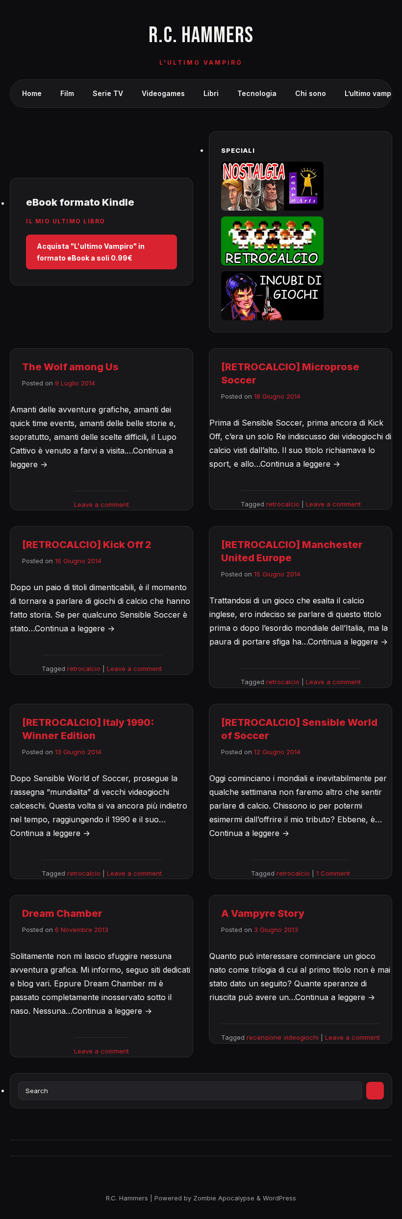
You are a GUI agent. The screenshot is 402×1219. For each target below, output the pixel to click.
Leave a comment (101, 504)
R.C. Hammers (201, 35)
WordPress (279, 1198)
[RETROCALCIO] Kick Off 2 (86, 544)
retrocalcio (283, 504)
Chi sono (310, 93)
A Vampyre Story (262, 913)
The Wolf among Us (70, 367)
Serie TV (108, 93)
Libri (211, 93)
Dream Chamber (62, 913)
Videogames (163, 93)
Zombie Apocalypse (224, 1198)
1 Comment (333, 873)
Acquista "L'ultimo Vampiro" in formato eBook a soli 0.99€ (91, 252)
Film (67, 93)
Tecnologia (256, 93)
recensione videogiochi (283, 1037)
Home (32, 93)
